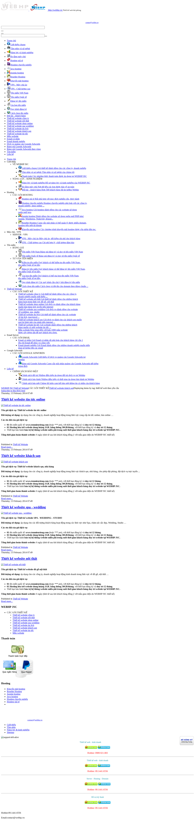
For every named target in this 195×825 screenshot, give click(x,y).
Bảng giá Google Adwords (19, 146)
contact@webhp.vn (92, 23)
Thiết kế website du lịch (17, 128)
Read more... (7, 447)
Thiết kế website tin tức (17, 133)
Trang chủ (11, 40)
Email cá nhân (13, 139)
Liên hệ (10, 154)
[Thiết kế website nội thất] (13, 564)
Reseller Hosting (14, 691)
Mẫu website (12, 136)
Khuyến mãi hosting (16, 689)
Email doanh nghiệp (16, 141)
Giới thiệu (11, 724)
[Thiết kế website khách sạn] (14, 461)
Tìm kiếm (11, 151)
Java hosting (12, 696)
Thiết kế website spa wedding (20, 126)
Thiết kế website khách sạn (19, 131)
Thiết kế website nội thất (18, 121)
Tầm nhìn (11, 727)
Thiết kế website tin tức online (23, 399)
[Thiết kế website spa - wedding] (16, 513)
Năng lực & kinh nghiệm (18, 730)
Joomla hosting (13, 694)
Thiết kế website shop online (20, 123)
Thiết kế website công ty (18, 118)
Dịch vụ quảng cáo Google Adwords (23, 144)
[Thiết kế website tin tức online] (16, 405)
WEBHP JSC (7, 388)
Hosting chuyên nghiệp (17, 699)
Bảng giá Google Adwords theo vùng (24, 149)
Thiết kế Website (14, 289)
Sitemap (10, 732)
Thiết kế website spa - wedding (23, 507)
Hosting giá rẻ (13, 702)
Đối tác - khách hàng (16, 116)
